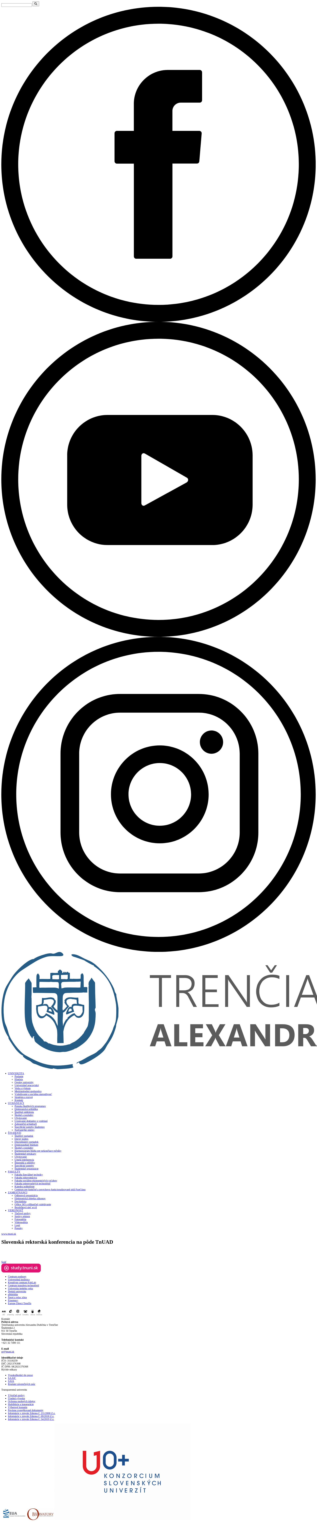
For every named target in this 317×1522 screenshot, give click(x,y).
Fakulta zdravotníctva (26, 1177)
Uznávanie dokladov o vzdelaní (31, 1121)
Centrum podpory (17, 1276)
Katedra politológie (25, 1186)
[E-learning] (10, 1316)
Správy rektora (22, 1216)
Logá (17, 1225)
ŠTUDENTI (14, 1133)
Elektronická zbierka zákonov (30, 1198)
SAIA (11, 1381)
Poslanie (19, 1076)
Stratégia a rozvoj (24, 1097)
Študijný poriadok (24, 1136)
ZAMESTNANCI (17, 1192)
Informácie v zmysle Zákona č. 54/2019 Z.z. (31, 1419)
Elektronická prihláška (26, 1109)
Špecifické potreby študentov (30, 1127)
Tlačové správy (23, 1213)
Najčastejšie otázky (25, 1130)
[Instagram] (158, 951)
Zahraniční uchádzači (26, 1124)
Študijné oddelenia (24, 1112)
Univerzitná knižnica (19, 1279)
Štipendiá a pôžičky (25, 1162)
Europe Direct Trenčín (19, 1303)
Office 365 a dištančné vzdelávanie (33, 1204)
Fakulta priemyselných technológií (32, 1183)
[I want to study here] (21, 1271)
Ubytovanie (21, 1118)
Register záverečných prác (21, 1384)
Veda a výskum (23, 1088)
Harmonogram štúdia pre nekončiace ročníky (38, 1150)
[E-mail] (18, 1316)
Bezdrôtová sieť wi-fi (26, 1207)
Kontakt (19, 1100)
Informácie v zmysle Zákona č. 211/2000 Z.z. (31, 1413)
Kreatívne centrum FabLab (22, 1282)
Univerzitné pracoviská (27, 1085)
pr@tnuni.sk (7, 1351)
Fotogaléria (20, 1219)
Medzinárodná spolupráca (28, 1091)
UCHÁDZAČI (16, 1103)
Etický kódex (21, 1138)
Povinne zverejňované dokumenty (25, 1410)
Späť (3, 1262)
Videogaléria (21, 1222)
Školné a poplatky (24, 1115)
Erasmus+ (13, 1300)
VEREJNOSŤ (15, 1210)
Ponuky (19, 1228)
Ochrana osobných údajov (21, 1401)
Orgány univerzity (24, 1082)
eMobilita (13, 1294)
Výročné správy (16, 1395)
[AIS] (3, 1316)
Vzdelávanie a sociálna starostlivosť (33, 1094)
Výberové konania (17, 1407)
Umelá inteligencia (24, 1159)
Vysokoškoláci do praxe (20, 1375)
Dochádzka (20, 1201)
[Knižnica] (39, 1316)
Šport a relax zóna (17, 1297)
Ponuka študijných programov (30, 1106)
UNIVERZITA (16, 1073)
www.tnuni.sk (8, 1233)
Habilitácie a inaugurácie (21, 1404)
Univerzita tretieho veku (20, 1288)
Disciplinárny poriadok (26, 1141)
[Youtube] (158, 636)
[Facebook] (158, 320)
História (19, 1079)
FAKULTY (14, 1171)
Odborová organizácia (26, 1195)
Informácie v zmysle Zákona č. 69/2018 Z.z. (31, 1416)
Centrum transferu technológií (23, 1285)
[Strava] (32, 1316)
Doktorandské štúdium (26, 1144)
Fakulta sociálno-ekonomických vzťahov (36, 1180)
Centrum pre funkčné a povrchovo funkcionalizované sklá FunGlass (50, 1189)
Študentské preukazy (25, 1153)
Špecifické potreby (24, 1165)
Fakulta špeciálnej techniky (29, 1174)
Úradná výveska (16, 1398)
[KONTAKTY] (25, 1316)
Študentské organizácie (26, 1168)
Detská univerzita (17, 1291)
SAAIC (12, 1378)
